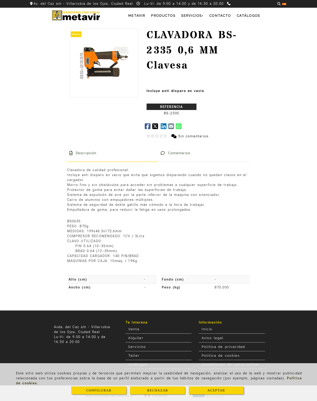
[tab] (112, 153)
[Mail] (172, 127)
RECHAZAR (157, 390)
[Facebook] (148, 127)
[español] (284, 4)
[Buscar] (279, 4)
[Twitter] (156, 127)
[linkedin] (164, 127)
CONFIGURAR (99, 390)
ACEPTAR (216, 390)
